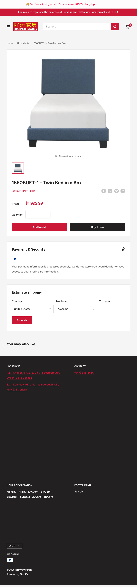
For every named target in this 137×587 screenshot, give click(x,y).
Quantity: (17, 214)
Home (10, 43)
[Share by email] (122, 190)
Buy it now (97, 227)
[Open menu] (8, 26)
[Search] (115, 26)
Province (61, 301)
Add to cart (39, 227)
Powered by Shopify (17, 574)
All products (23, 43)
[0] (127, 27)
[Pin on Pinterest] (110, 190)
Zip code (104, 301)
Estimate (22, 320)
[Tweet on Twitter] (116, 190)
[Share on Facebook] (103, 190)
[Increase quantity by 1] (46, 214)
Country (17, 301)
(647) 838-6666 (84, 372)
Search (78, 491)
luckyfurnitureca (24, 191)
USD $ (12, 545)
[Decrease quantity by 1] (29, 214)
